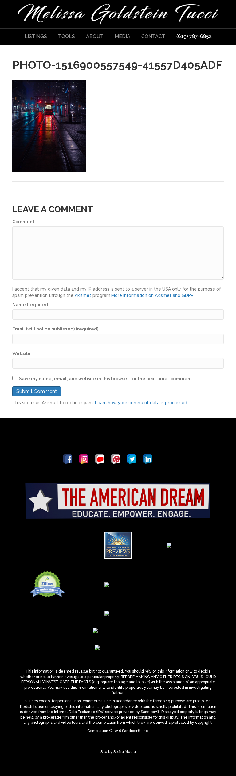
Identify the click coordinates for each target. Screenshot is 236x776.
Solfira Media (124, 752)
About (95, 36)
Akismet (83, 295)
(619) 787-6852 (194, 36)
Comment (23, 221)
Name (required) (30, 304)
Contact (153, 36)
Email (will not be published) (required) (55, 328)
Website (21, 353)
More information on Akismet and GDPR (152, 295)
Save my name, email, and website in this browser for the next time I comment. (106, 378)
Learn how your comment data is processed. (141, 402)
